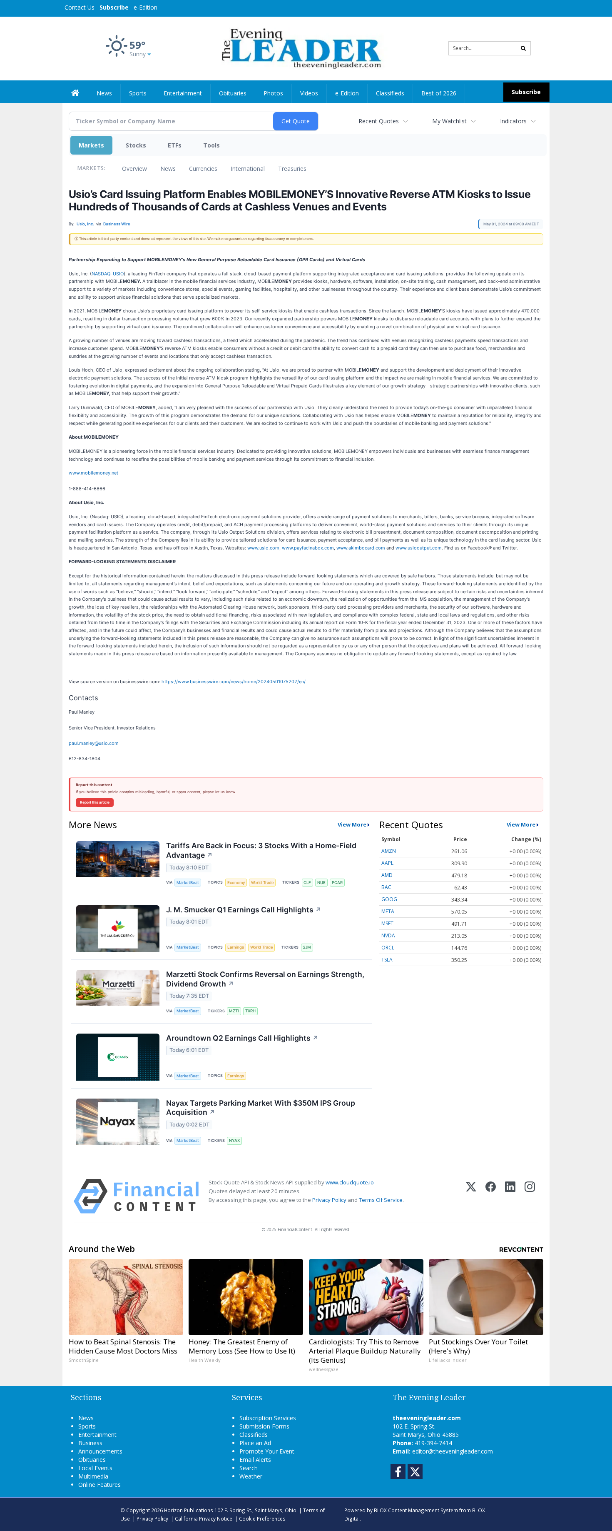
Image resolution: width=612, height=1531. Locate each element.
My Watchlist (449, 121)
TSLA (387, 959)
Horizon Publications (188, 1510)
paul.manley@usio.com (94, 743)
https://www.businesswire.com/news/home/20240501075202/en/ (234, 681)
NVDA (388, 935)
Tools (211, 145)
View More (352, 824)
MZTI (234, 1011)
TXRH (250, 1011)
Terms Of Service (381, 1200)
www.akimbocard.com (360, 548)
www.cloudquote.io (350, 1182)
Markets (91, 145)
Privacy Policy (329, 1200)
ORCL (387, 947)
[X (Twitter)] (471, 1196)
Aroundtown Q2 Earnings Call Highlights (242, 1038)
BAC (386, 887)
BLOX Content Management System (416, 1510)
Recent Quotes (378, 121)
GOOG (389, 899)
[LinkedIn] (510, 1196)
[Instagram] (529, 1196)
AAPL (387, 863)
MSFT (387, 923)
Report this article (94, 802)
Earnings (235, 947)
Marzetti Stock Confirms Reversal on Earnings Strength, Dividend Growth (265, 979)
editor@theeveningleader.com (452, 1451)
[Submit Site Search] (523, 48)
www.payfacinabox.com (308, 548)
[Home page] (299, 48)
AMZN (388, 850)
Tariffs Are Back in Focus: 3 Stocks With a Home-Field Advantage (261, 850)
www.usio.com (263, 548)
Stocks (136, 145)
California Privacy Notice (203, 1518)
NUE (321, 882)
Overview (134, 168)
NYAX (234, 1140)
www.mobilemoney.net (93, 473)
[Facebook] (490, 1196)
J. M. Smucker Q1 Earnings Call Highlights (243, 909)
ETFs (175, 145)
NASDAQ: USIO (108, 274)
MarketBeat (188, 882)
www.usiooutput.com (419, 548)
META (387, 911)
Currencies (203, 168)
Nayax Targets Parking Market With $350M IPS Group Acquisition (260, 1108)
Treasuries (292, 168)
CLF (307, 882)
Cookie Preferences (262, 1518)
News (168, 168)
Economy (236, 882)
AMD (387, 875)
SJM (307, 947)
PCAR (337, 882)
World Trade (262, 882)
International (248, 168)
